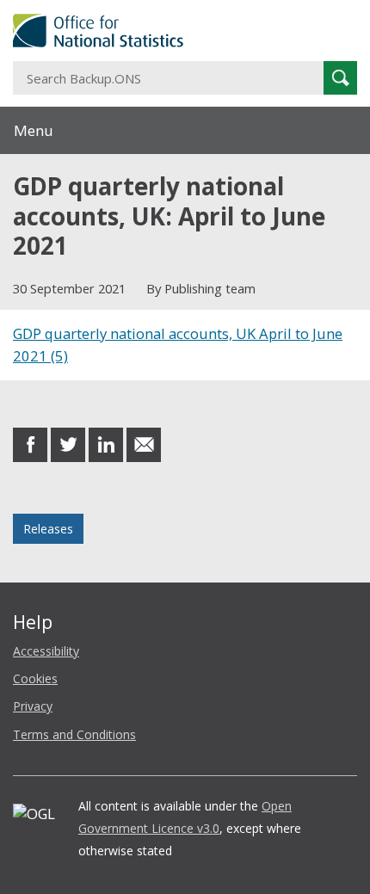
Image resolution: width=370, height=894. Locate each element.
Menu (33, 130)
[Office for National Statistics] (185, 30)
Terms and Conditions (74, 734)
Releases (48, 529)
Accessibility (46, 651)
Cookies (35, 678)
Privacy (32, 706)
